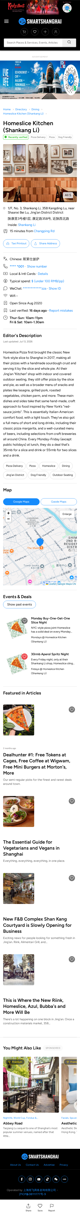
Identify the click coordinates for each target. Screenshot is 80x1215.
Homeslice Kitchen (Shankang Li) (23, 113)
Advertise (49, 1164)
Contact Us (32, 1164)
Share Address (48, 243)
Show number (37, 266)
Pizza (32, 466)
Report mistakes (61, 310)
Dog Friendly (38, 475)
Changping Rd (44, 231)
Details (43, 274)
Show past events (19, 604)
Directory (21, 109)
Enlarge (67, 514)
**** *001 (17, 266)
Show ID (55, 288)
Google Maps (21, 501)
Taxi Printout (18, 243)
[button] (28, 1207)
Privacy (64, 1164)
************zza (34, 288)
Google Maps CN (67, 583)
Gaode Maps (58, 501)
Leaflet (52, 583)
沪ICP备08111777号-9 (32, 1194)
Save (40, 1210)
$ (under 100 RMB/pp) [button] (47, 281)
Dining (35, 109)
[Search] (69, 43)
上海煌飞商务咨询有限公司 (39, 1190)
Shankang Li (27, 225)
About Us (15, 1164)
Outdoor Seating (63, 475)
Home (7, 109)
